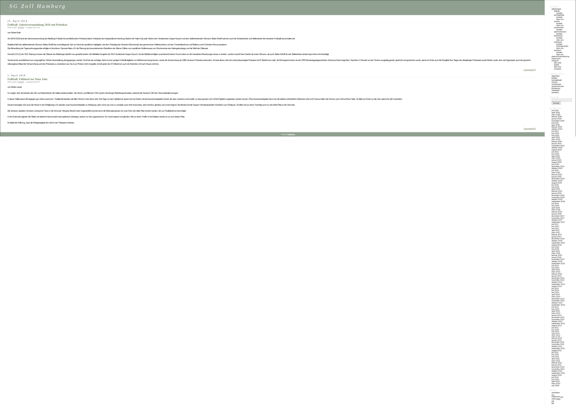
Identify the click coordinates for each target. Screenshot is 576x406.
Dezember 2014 (558, 278)
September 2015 (558, 264)
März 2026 (556, 115)
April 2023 (556, 156)
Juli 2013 (555, 307)
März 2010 (556, 383)
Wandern (557, 50)
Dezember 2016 (558, 239)
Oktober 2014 (557, 282)
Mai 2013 (555, 309)
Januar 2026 (556, 119)
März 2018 (556, 210)
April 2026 (556, 113)
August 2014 (557, 286)
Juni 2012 (555, 330)
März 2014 (556, 297)
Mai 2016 (555, 249)
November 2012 (558, 319)
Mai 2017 (555, 228)
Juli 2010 (555, 377)
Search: (555, 97)
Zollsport (555, 61)
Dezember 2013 (558, 299)
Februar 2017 (557, 235)
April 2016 (556, 251)
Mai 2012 (555, 332)
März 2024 (556, 139)
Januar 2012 (556, 340)
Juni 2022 (555, 164)
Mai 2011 (555, 357)
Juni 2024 (555, 133)
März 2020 (556, 173)
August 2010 (557, 375)
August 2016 (557, 245)
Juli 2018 (555, 204)
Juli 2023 (555, 152)
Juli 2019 (555, 185)
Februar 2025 (557, 127)
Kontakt (559, 13)
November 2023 (558, 146)
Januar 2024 (556, 144)
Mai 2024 (555, 135)
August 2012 (557, 326)
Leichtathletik (559, 15)
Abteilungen (556, 9)
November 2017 (558, 218)
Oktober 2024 (557, 129)
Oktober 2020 (557, 168)
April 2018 (556, 208)
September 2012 (558, 323)
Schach (557, 21)
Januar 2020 (556, 177)
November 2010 (558, 369)
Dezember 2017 (558, 216)
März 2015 (556, 272)
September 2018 (558, 201)
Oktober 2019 (557, 181)
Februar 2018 (557, 212)
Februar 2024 (557, 141)
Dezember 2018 (558, 195)
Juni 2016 (555, 247)
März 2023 (556, 158)
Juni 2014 (555, 290)
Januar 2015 (556, 276)
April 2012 (556, 334)
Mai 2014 (555, 292)
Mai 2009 (555, 386)
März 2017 (556, 232)
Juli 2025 (555, 123)
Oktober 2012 (557, 321)
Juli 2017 (555, 224)
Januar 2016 (556, 257)
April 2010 (556, 381)
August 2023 (557, 150)
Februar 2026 (557, 117)
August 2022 (557, 162)
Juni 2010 (555, 379)
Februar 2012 (557, 338)
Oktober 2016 (557, 241)
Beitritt (556, 65)
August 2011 (557, 350)
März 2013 (556, 313)
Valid (556, 399)
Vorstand (557, 69)
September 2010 (558, 373)
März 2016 (556, 253)
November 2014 (558, 280)
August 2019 (557, 183)
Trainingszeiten (562, 46)
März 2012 (556, 336)
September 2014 (558, 284)
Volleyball (558, 42)
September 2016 (558, 243)
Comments (557, 397)
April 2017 (556, 230)
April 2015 (556, 270)
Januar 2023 (556, 160)
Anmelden (556, 393)
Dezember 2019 (558, 179)
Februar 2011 (557, 363)
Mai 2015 (555, 268)
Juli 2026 (555, 110)
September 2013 (558, 305)
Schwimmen (559, 28)
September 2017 (558, 222)
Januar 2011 (556, 365)
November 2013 (558, 301)
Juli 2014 (555, 288)
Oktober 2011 (557, 346)
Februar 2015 (557, 274)
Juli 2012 (555, 328)
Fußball (21, 28)
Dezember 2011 (558, 342)
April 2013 (556, 311)
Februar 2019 (557, 191)
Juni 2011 (555, 355)
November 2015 (558, 259)
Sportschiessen (560, 32)
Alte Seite (557, 63)
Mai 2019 (555, 187)
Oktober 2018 (557, 199)
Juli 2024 (555, 131)
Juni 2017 (555, 226)
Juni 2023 (555, 154)
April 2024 (556, 137)
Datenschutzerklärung (560, 56)
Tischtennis (558, 36)
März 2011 (556, 361)
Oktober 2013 (557, 303)
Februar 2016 (557, 255)
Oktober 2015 (557, 261)
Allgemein (556, 76)
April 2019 (556, 189)
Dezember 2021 (558, 166)
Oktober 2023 (557, 148)
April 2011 (556, 359)
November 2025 (558, 121)
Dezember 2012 (558, 317)
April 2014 (556, 295)
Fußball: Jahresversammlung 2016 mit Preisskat (37, 24)
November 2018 (558, 197)
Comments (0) (530, 70)
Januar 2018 (556, 214)
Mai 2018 (555, 206)
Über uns (560, 19)
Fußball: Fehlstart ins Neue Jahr (28, 79)
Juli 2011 (555, 352)
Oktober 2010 (557, 371)
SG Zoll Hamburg (37, 6)
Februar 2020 (557, 175)
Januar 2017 (556, 237)
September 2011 (558, 348)
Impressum (556, 59)
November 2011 (558, 344)
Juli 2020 (555, 170)
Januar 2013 (556, 315)
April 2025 (556, 125)
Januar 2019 (556, 193)
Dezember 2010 (558, 367)
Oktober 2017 (557, 220)
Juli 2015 (555, 266)
